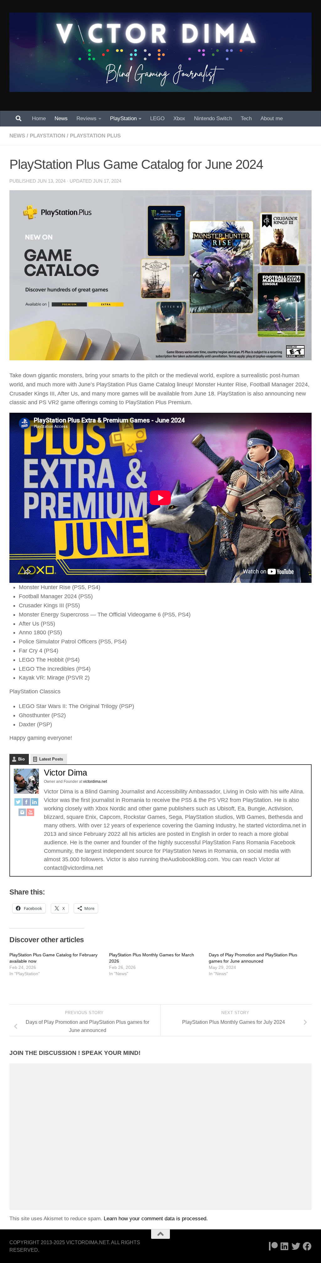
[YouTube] (30, 814)
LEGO (157, 118)
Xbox (179, 118)
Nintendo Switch (213, 118)
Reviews (86, 118)
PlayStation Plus (95, 136)
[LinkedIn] (34, 803)
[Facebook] (26, 803)
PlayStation (123, 118)
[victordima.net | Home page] (160, 52)
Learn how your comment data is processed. (156, 1219)
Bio (21, 759)
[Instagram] (22, 814)
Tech (246, 118)
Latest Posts (51, 759)
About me (271, 118)
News (61, 118)
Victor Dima (65, 772)
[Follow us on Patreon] (273, 1246)
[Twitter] (18, 803)
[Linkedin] (284, 1246)
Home (39, 118)
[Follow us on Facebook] (307, 1246)
